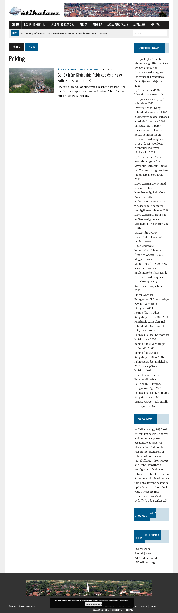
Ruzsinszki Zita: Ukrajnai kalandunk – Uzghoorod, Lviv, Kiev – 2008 (149, 326)
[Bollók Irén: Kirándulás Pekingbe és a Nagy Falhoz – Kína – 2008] (31, 91)
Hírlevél (155, 24)
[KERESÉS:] (150, 33)
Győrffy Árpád (18, 606)
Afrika (83, 24)
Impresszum (142, 549)
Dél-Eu (15, 24)
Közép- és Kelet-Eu (34, 24)
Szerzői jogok (142, 553)
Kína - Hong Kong (90, 69)
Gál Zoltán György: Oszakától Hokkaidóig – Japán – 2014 (149, 237)
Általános (139, 24)
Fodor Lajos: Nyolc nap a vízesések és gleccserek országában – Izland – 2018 (151, 205)
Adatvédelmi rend (145, 558)
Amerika (97, 24)
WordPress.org (145, 562)
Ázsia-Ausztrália (117, 24)
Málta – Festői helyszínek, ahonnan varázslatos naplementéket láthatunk (150, 268)
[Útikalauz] (34, 10)
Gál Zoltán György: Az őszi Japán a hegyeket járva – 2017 (151, 174)
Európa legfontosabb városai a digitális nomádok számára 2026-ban (151, 63)
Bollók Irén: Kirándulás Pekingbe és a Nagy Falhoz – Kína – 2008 (90, 77)
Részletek (124, 600)
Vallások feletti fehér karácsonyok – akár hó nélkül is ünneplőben (148, 130)
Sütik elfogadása (93, 604)
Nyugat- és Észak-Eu (62, 24)
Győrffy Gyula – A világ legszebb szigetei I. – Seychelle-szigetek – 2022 (150, 161)
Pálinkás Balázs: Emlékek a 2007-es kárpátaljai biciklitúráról (151, 366)
